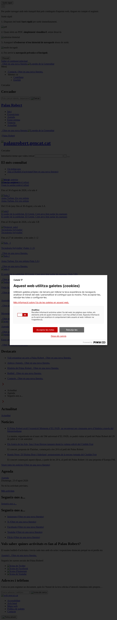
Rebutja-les (71, 329)
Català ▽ (18, 280)
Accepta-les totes (45, 329)
